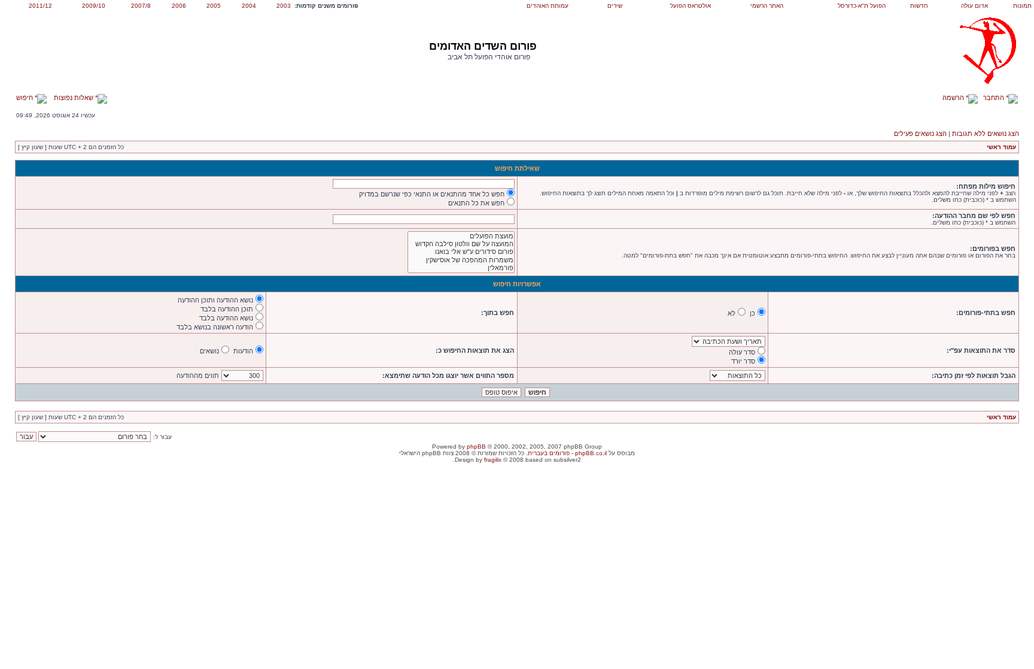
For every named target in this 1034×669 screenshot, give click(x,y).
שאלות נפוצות (74, 97)
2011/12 (40, 5)
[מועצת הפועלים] (461, 236)
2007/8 (141, 5)
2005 (213, 5)
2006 (179, 5)
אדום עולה (974, 5)
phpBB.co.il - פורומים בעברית (567, 453)
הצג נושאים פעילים (920, 133)
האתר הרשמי (766, 5)
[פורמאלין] (461, 268)
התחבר (994, 97)
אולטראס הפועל (690, 5)
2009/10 (93, 5)
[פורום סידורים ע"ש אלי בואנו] (461, 252)
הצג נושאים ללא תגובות (985, 133)
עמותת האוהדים (547, 5)
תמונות (1022, 5)
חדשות (919, 5)
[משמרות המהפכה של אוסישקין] (461, 260)
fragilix (492, 459)
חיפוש (25, 97)
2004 (249, 5)
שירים (614, 5)
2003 (283, 5)
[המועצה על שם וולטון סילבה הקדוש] (461, 244)
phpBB (476, 446)
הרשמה (954, 97)
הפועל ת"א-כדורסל (862, 5)
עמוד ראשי (1001, 147)
